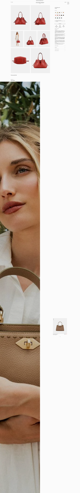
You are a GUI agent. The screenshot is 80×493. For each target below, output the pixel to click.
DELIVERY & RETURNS (60, 50)
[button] (65, 2)
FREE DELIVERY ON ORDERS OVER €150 (39, 0)
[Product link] (65, 325)
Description (60, 29)
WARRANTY (60, 47)
